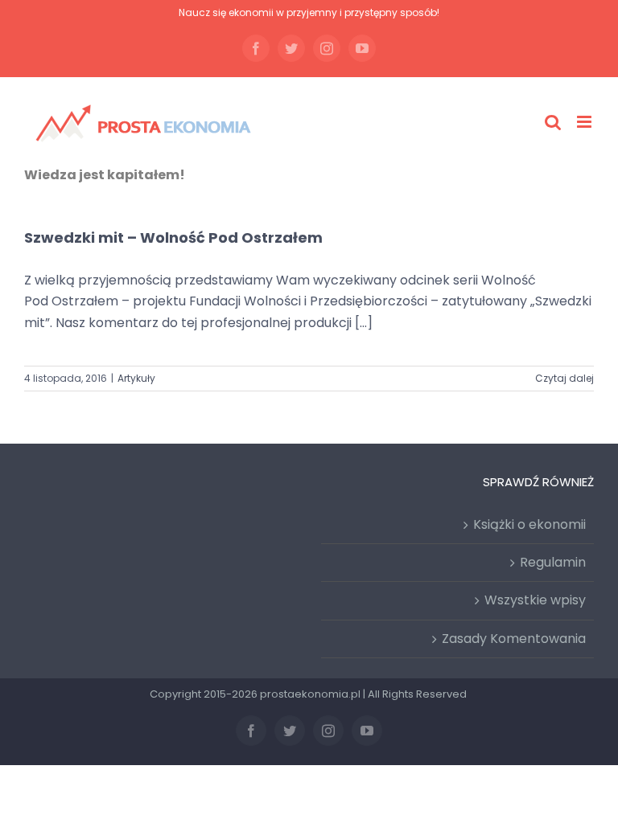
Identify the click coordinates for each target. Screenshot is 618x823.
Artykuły (136, 378)
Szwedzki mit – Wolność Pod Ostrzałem (173, 237)
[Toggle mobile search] (553, 121)
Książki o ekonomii (529, 524)
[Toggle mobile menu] (585, 121)
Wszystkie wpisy (535, 600)
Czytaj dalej (564, 378)
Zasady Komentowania (514, 638)
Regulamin (553, 562)
